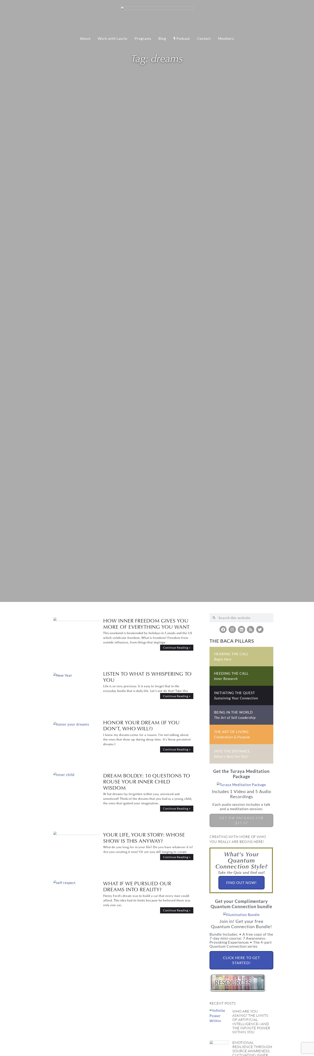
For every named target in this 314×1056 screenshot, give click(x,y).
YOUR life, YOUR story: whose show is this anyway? (144, 837)
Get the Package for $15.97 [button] (241, 820)
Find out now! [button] (241, 882)
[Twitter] (259, 629)
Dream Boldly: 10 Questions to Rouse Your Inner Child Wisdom (146, 781)
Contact (204, 38)
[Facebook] (223, 629)
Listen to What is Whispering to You (147, 676)
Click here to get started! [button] (241, 960)
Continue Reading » (176, 647)
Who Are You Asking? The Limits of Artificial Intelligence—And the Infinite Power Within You (251, 1021)
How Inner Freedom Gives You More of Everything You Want (146, 623)
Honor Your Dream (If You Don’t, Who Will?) (141, 725)
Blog (162, 38)
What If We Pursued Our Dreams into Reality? (137, 886)
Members (226, 38)
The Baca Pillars (232, 641)
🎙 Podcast (181, 38)
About (85, 38)
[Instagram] (232, 629)
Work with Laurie (112, 38)
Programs (143, 38)
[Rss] (250, 629)
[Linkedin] (241, 629)
